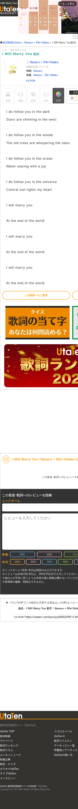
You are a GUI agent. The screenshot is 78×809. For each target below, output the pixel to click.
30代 (49, 561)
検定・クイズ (8, 764)
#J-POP (30, 80)
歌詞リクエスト (63, 740)
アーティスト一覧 (64, 745)
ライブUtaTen (8, 773)
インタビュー (8, 778)
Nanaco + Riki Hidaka (43, 62)
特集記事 (5, 759)
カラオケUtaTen (9, 768)
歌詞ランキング (9, 745)
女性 (49, 554)
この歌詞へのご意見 (36, 295)
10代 (17, 561)
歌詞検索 (5, 736)
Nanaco (37, 70)
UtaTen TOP (7, 731)
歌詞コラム (6, 750)
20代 (33, 561)
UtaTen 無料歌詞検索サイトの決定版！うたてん (23, 786)
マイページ (6, 740)
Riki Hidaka (51, 75)
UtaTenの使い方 (63, 754)
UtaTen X (59, 736)
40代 (65, 561)
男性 (22, 554)
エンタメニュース (10, 754)
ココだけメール (63, 731)
